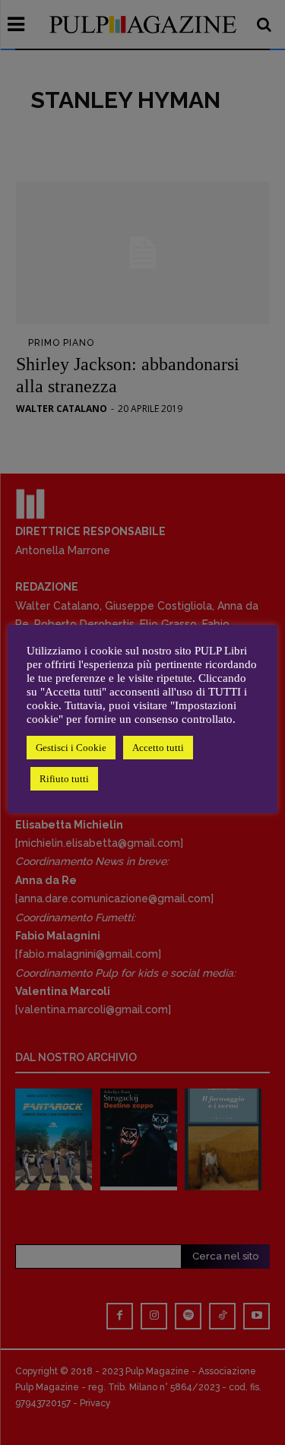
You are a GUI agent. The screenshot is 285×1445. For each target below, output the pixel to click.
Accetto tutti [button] (158, 747)
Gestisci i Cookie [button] (71, 747)
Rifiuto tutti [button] (64, 778)
